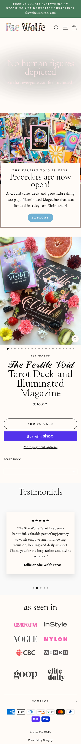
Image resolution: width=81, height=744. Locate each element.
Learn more (12, 459)
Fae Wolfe (40, 356)
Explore (40, 217)
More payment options (40, 447)
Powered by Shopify (40, 740)
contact (40, 701)
